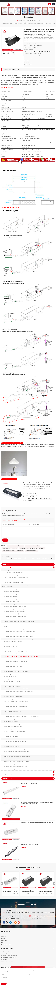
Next (54, 883)
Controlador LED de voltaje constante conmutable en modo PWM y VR (19, 639)
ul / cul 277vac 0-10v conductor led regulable (14, 714)
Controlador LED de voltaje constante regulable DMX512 (16, 689)
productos (3, 936)
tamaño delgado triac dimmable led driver (13, 696)
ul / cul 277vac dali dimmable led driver (12, 711)
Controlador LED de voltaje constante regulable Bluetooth (16, 761)
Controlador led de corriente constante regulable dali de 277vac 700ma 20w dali (37, 823)
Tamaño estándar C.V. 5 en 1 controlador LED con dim (15, 651)
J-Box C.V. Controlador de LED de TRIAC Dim (13, 644)
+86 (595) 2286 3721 (12, 917)
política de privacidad (6, 944)
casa (2, 935)
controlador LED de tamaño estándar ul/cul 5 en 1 (14, 664)
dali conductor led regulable (10, 739)
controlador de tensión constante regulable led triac (15, 724)
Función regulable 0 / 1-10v (10, 676)
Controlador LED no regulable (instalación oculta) (15, 611)
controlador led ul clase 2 (31, 550)
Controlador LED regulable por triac (11, 591)
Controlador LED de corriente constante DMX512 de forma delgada (18, 691)
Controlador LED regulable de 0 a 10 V (12, 601)
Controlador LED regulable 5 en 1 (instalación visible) (15, 606)
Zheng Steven (38, 918)
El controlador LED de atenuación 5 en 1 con (14, 81)
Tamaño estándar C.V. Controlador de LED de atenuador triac (17, 649)
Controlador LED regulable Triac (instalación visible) (15, 619)
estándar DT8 (6, 626)
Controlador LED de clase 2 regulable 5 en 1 (13, 594)
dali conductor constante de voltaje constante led (15, 741)
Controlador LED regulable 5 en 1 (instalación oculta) (15, 614)
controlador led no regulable (8, 772)
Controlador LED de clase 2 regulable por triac (14, 589)
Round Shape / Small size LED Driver (11, 570)
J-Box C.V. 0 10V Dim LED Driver (10, 646)
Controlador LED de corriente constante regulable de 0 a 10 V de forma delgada (21, 716)
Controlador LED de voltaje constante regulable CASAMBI (16, 769)
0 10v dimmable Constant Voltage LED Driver (13, 582)
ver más (23, 786)
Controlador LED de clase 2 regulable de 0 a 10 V (14, 599)
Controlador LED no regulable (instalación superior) (15, 609)
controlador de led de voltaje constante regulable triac (32, 548)
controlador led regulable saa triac (11, 729)
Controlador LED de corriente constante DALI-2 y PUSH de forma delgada (19, 634)
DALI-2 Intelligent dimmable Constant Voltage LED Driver (16, 577)
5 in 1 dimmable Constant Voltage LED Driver (13, 572)
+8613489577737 (15, 918)
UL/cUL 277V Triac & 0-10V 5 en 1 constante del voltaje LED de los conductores (19, 22)
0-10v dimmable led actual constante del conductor (15, 754)
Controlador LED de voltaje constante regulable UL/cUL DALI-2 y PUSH (19, 621)
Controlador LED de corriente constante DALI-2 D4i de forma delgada (19, 636)
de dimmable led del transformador (9, 955)
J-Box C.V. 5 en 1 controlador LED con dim (13, 641)
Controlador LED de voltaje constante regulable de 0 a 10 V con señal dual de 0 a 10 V (22, 719)
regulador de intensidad (7, 775)
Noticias (3, 938)
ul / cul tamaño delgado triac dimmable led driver (15, 699)
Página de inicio (21, 20)
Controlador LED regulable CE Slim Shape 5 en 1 (14, 666)
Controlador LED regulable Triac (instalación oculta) (15, 616)
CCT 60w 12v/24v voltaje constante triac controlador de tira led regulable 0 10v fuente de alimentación (28, 890)
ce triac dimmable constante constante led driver (14, 731)
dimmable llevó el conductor (7, 953)
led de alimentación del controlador (9, 957)
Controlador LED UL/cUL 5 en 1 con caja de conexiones (15, 661)
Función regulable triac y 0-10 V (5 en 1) (13, 681)
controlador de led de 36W (7, 963)
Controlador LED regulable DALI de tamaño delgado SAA (16, 709)
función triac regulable (9, 674)
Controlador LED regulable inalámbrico (12, 759)
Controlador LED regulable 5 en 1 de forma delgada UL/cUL (16, 659)
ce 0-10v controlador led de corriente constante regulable (16, 751)
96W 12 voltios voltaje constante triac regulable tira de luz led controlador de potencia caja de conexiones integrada (46, 890)
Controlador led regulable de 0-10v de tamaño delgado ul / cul (18, 704)
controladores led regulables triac (11, 721)
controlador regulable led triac (32, 546)
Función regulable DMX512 (9, 684)
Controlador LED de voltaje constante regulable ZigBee (15, 766)
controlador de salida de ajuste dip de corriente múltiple (16, 671)
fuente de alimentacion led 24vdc (10, 548)
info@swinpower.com (45, 917)
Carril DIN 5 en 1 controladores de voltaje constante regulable (17, 756)
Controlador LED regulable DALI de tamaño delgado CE (15, 706)
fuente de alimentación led (7, 961)
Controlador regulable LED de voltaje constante (34, 34)
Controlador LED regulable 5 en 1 (11, 596)
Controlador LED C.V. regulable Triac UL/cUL (13, 736)
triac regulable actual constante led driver (13, 726)
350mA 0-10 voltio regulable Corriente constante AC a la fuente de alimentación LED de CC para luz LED (36, 843)
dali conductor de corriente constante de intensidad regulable (17, 744)
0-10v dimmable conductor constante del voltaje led (15, 749)
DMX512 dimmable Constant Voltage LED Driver (14, 580)
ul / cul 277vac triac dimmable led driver (12, 686)
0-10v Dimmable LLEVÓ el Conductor (11, 746)
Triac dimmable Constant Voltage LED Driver (13, 575)
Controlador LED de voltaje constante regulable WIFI (15, 764)
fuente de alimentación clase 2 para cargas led (13, 550)
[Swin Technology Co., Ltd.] (9, 4)
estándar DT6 (6, 624)
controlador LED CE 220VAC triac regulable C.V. (14, 734)
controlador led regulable (32, 20)
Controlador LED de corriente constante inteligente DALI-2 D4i (17, 629)
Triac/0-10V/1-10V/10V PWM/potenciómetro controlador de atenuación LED (22, 444)
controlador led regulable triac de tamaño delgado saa (16, 701)
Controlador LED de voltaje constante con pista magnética (16, 604)
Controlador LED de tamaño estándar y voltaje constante (16, 694)
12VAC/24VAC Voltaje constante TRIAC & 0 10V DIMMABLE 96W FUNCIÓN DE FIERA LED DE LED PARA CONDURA (37, 803)
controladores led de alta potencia (15, 546)
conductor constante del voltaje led (9, 952)
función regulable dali (8, 679)
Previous (2, 883)
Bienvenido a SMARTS (6, 967)
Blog (2, 942)
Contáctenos (4, 940)
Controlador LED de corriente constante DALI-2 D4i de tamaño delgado (19, 631)
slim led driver (4, 959)
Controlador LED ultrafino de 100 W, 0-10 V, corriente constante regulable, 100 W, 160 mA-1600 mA (35, 782)
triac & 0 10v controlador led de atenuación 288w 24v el (38, 484)
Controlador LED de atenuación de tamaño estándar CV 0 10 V (17, 654)
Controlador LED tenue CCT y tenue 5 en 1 (13, 669)
